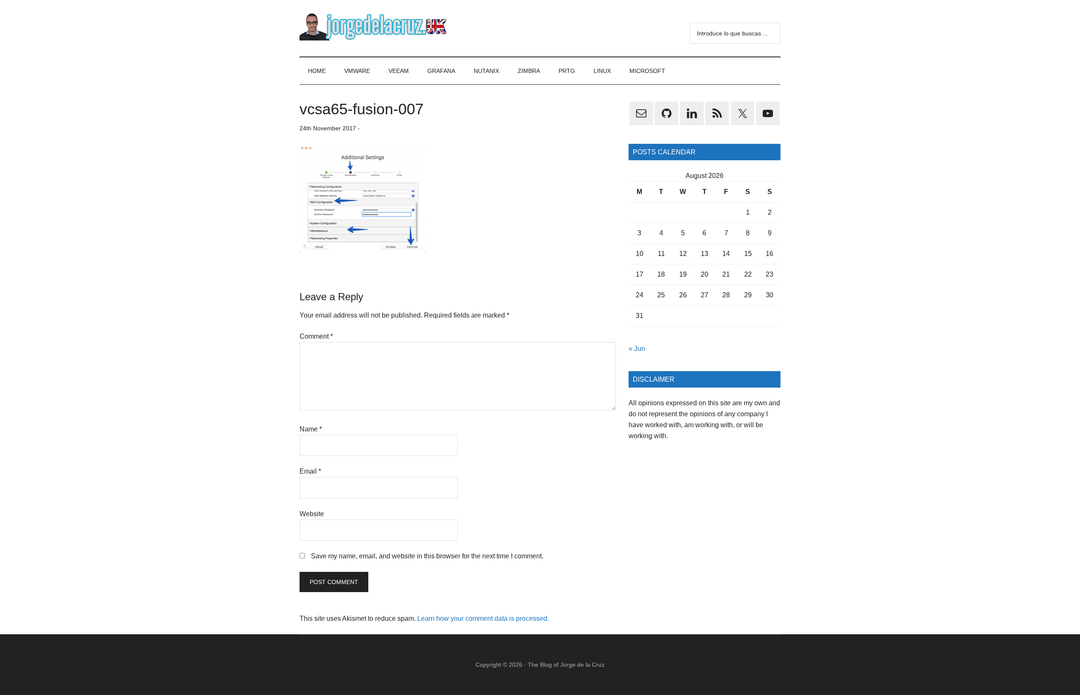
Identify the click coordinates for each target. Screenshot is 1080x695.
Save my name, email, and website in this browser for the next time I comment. (427, 556)
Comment (316, 336)
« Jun (637, 348)
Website (312, 513)
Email (310, 471)
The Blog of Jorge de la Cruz (566, 664)
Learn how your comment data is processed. (483, 618)
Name (311, 429)
